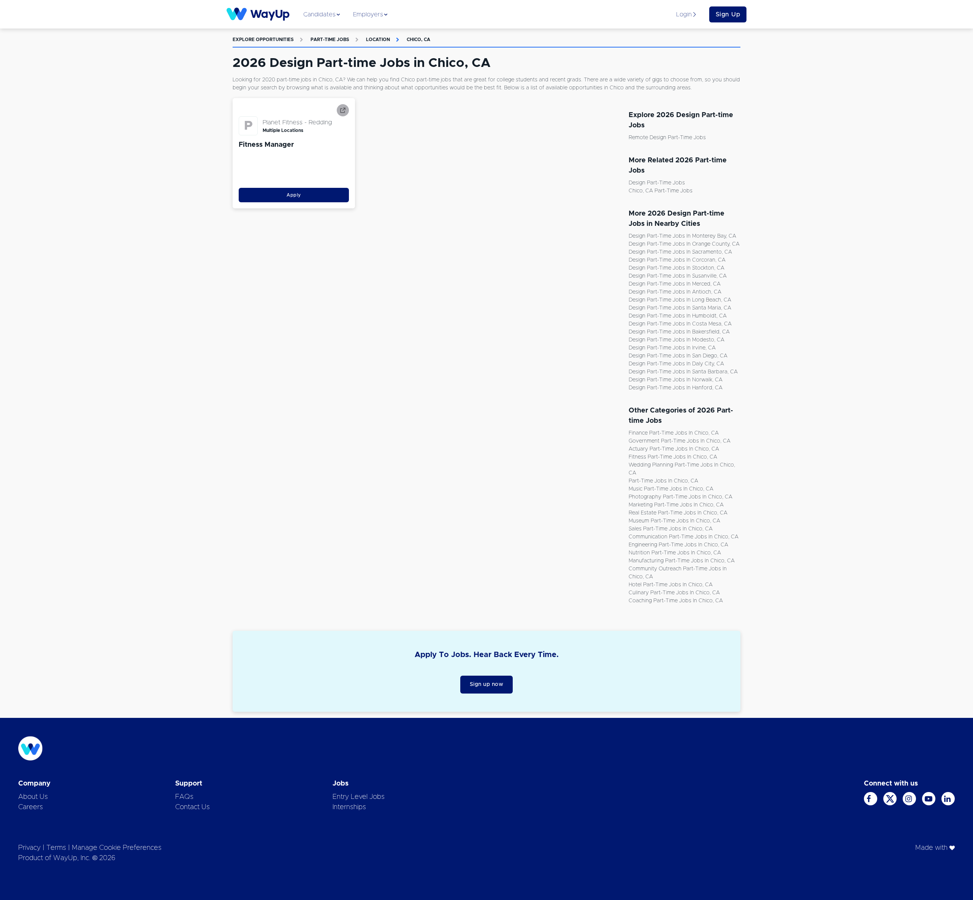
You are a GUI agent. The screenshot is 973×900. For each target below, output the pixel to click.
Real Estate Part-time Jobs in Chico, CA (678, 513)
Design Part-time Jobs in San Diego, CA (678, 356)
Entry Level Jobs (359, 797)
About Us (33, 797)
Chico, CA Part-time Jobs (661, 191)
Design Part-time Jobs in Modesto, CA (676, 340)
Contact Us (192, 807)
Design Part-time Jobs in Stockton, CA (676, 268)
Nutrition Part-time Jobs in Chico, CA (675, 553)
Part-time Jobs (330, 39)
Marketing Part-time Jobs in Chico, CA (676, 505)
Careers (30, 807)
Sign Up (728, 14)
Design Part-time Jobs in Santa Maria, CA (680, 308)
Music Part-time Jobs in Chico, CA (671, 489)
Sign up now (487, 684)
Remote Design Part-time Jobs (667, 137)
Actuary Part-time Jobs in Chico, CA (674, 449)
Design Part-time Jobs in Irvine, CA (672, 348)
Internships (349, 807)
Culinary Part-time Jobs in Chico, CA (674, 592)
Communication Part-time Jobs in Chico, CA (683, 537)
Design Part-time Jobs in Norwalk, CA (676, 380)
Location (378, 39)
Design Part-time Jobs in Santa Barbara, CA (683, 372)
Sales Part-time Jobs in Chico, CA (671, 529)
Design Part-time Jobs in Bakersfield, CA (679, 332)
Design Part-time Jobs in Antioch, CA (675, 292)
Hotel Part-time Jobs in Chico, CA (671, 584)
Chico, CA (418, 39)
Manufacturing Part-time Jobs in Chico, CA (682, 560)
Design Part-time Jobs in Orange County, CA (684, 244)
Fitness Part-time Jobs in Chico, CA (673, 457)
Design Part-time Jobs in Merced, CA (675, 284)
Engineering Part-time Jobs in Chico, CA (678, 545)
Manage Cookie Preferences (117, 847)
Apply (294, 195)
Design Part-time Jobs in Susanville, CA (678, 276)
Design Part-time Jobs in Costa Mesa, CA (680, 324)
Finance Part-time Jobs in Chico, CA (674, 433)
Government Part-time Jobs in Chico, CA (680, 441)
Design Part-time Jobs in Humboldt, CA (678, 316)
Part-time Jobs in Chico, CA (663, 481)
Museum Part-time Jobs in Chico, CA (674, 521)
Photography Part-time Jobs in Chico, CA (680, 497)
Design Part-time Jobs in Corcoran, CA (677, 260)
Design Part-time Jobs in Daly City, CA (676, 364)
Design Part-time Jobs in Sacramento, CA (680, 252)
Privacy (29, 847)
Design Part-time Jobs (657, 183)
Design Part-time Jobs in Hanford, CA (676, 387)
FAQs (184, 797)
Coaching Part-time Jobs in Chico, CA (676, 600)
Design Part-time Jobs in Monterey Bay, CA (682, 236)
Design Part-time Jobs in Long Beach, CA (680, 300)
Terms (56, 847)
